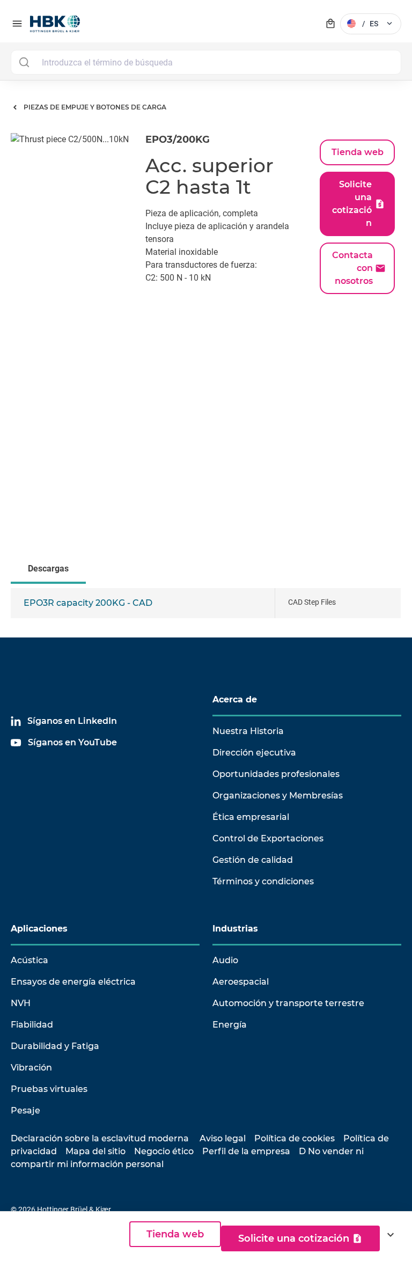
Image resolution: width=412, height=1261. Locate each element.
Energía (229, 1025)
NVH (21, 1003)
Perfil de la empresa (246, 1151)
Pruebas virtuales (49, 1089)
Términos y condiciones (263, 881)
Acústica (29, 960)
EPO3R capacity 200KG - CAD (88, 603)
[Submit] (23, 62)
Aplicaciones (39, 928)
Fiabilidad (32, 1025)
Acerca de (234, 699)
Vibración (31, 1067)
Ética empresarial (250, 817)
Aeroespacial (240, 982)
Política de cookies (294, 1138)
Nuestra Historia (248, 731)
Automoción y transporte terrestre (288, 1003)
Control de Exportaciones (267, 838)
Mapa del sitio (95, 1151)
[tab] (50, 570)
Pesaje (25, 1110)
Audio (225, 960)
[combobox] (206, 62)
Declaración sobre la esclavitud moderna (100, 1138)
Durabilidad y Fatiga (55, 1046)
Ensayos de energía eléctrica (73, 982)
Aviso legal (223, 1138)
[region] (206, 612)
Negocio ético (164, 1151)
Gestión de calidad (252, 860)
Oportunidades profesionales (276, 774)
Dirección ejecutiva (254, 752)
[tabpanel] (206, 612)
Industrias (235, 928)
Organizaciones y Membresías (277, 795)
